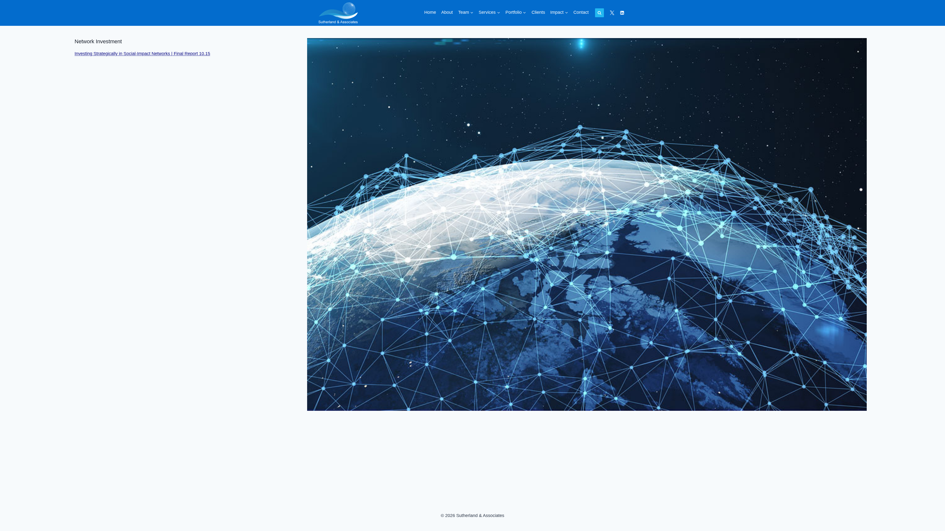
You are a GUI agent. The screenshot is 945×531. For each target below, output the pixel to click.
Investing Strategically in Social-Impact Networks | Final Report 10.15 (142, 53)
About (447, 12)
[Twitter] (612, 12)
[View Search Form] (599, 12)
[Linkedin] (622, 12)
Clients (538, 12)
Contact (581, 12)
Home (430, 12)
